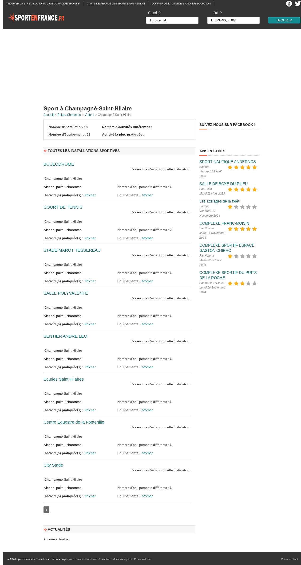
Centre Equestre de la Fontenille (74, 422)
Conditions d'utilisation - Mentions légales (108, 559)
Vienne (89, 115)
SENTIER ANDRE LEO (65, 336)
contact (79, 559)
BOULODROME (59, 164)
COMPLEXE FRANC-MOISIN (224, 223)
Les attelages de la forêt (219, 201)
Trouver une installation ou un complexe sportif (43, 3)
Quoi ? (154, 13)
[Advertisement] (153, 66)
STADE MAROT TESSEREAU (72, 250)
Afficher (90, 195)
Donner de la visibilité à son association (181, 3)
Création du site (143, 559)
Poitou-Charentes (69, 115)
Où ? (217, 13)
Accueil (49, 115)
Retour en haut (289, 559)
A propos (67, 559)
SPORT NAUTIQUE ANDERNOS (227, 162)
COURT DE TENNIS (63, 207)
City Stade (53, 465)
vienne (49, 187)
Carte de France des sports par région (116, 3)
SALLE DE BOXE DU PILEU (223, 184)
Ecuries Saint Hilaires (64, 379)
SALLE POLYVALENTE (66, 293)
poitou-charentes (68, 187)
